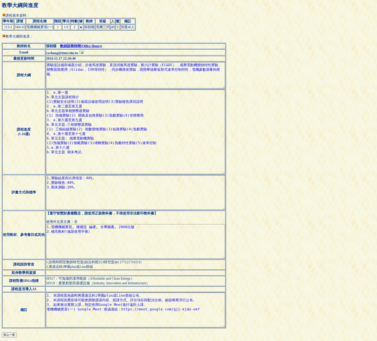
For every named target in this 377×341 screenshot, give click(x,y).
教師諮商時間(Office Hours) (81, 46)
